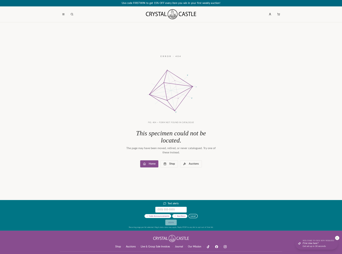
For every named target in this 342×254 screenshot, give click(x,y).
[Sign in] (270, 14)
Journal (179, 246)
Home (152, 164)
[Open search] (72, 14)
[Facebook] (216, 246)
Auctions (194, 164)
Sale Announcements (159, 216)
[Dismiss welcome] (337, 238)
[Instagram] (225, 246)
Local (193, 216)
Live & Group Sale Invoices (155, 246)
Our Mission (194, 246)
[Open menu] (63, 14)
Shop (172, 164)
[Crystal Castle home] (171, 14)
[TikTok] (208, 246)
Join (171, 222)
